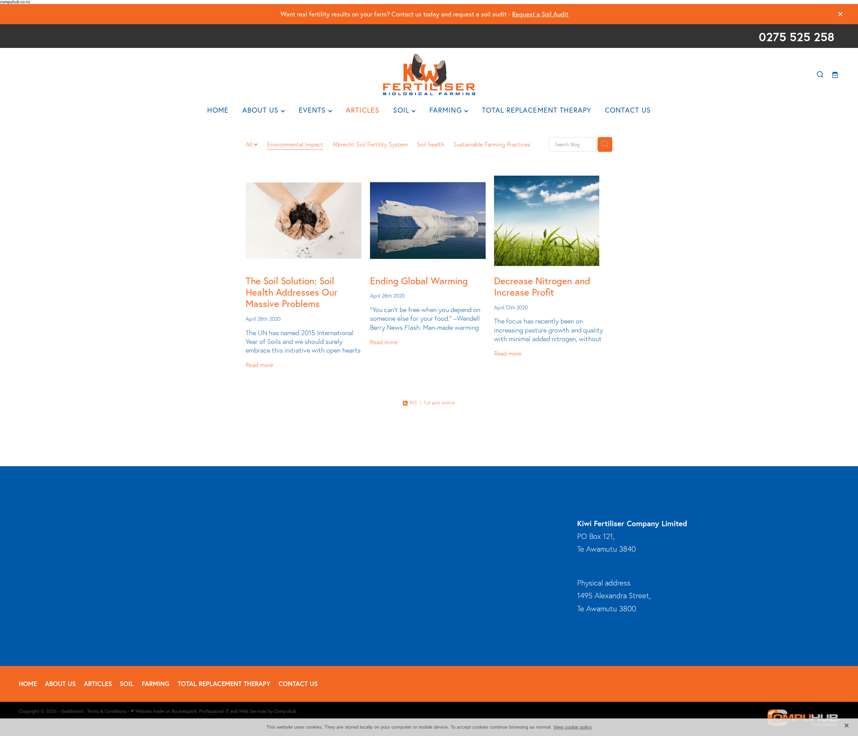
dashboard (72, 711)
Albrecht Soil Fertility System (370, 144)
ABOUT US (261, 110)
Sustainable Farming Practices (491, 144)
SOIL (402, 110)
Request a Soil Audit (540, 14)
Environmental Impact (295, 144)
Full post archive (439, 402)
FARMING (446, 110)
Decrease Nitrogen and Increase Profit (542, 286)
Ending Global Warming (419, 281)
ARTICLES (362, 110)
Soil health (430, 144)
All (250, 144)
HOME (218, 110)
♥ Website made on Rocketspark (164, 711)
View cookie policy (572, 727)
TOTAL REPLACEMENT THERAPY (537, 110)
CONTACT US (628, 110)
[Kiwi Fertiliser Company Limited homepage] (429, 74)
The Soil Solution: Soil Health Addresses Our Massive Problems (292, 292)
